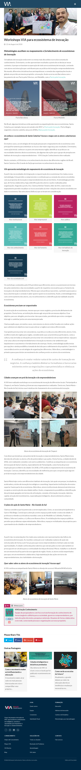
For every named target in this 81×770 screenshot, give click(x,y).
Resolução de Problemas (37, 744)
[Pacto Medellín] (59, 98)
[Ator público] (65, 206)
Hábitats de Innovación (61, 710)
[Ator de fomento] (40, 234)
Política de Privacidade (71, 760)
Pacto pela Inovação (57, 77)
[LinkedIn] (17, 730)
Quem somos (34, 706)
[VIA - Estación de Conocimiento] (7, 4)
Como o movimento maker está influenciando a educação (15, 672)
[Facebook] (9, 619)
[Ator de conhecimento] (15, 234)
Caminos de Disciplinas (61, 715)
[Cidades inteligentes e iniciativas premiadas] (40, 656)
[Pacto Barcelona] (22, 98)
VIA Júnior (33, 752)
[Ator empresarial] (40, 206)
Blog (5, 752)
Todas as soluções (35, 739)
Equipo (32, 710)
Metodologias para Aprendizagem (65, 719)
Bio (8, 605)
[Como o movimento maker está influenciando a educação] (15, 659)
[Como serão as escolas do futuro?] (65, 660)
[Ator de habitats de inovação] (65, 234)
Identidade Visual (35, 719)
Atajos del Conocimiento (11, 739)
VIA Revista (7, 748)
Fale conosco (59, 739)
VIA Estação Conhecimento (26, 609)
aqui (6, 139)
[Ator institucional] (15, 206)
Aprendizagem (34, 748)
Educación (58, 706)
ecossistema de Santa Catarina (27, 136)
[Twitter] (7, 619)
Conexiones (33, 715)
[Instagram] (12, 619)
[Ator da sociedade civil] (15, 265)
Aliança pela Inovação (46, 130)
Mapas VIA (7, 744)
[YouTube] (9, 622)
